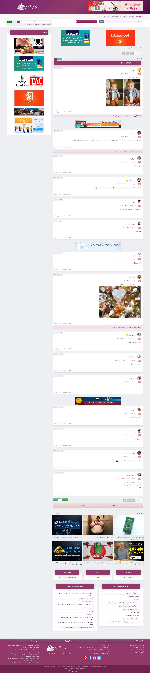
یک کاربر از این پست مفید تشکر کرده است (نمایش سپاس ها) (126, 327)
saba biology (131, 475)
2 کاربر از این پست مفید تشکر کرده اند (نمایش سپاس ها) (127, 151)
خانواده (135, 48)
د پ (133, 432)
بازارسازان (71, 671)
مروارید (132, 159)
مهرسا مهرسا (131, 379)
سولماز (133, 133)
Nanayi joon (131, 357)
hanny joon (131, 224)
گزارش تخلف (57, 112)
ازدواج (130, 48)
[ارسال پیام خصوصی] (139, 74)
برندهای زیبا (115, 16)
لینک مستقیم (66, 112)
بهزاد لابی (132, 181)
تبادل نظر (131, 16)
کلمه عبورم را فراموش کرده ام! (33, 24)
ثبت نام (114, 505)
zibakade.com (80, 669)
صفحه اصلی (139, 16)
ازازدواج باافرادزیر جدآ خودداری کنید (67, 578)
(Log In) (82, 505)
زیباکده (140, 48)
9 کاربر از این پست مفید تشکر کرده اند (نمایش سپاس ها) (127, 116)
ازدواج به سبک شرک (128, 578)
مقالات (123, 16)
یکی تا (133, 71)
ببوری (133, 410)
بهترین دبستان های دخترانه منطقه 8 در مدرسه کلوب (60, 653)
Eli (134, 256)
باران (133, 202)
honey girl (132, 277)
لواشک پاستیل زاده (129, 453)
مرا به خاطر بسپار (45, 24)
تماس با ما (106, 16)
